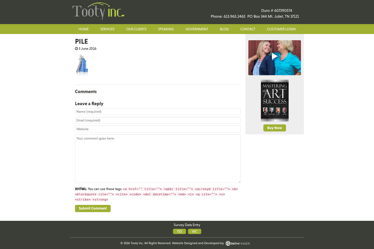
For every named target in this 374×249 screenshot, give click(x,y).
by (204, 243)
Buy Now (274, 128)
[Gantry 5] (98, 11)
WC (194, 231)
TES (179, 231)
